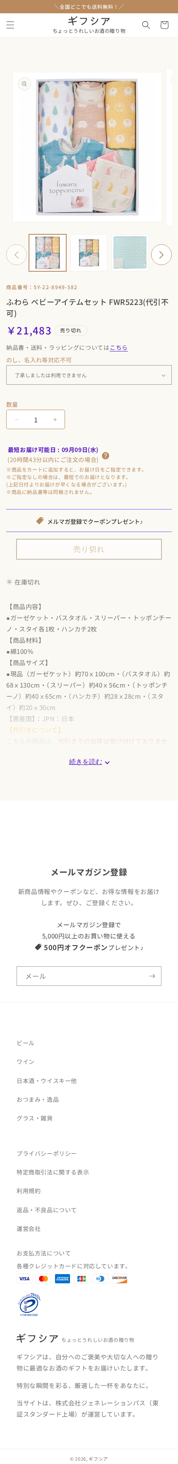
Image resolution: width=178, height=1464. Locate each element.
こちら (119, 347)
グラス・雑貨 (35, 1118)
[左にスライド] (16, 254)
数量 (12, 404)
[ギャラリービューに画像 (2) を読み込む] (89, 253)
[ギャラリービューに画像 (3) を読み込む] (130, 253)
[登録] (152, 976)
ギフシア (98, 1458)
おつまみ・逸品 (38, 1099)
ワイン (26, 1061)
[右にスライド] (161, 254)
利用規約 (29, 1190)
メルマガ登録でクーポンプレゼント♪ (95, 522)
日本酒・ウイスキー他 (47, 1080)
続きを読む (85, 762)
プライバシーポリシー (47, 1153)
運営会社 (29, 1228)
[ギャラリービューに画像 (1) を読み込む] (47, 253)
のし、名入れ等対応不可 (39, 360)
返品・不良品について (47, 1210)
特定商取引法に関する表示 (53, 1172)
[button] (10, 25)
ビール (26, 1043)
